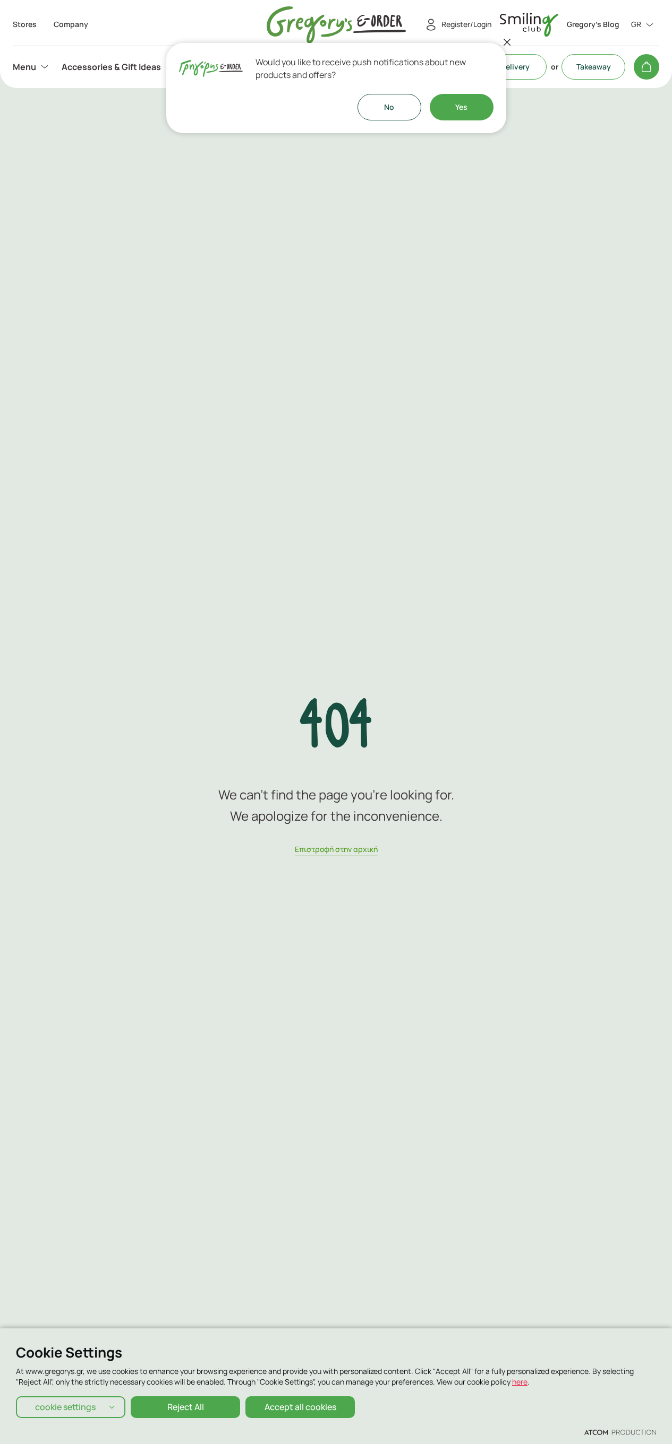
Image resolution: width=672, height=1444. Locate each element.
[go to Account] (529, 25)
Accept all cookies (300, 1407)
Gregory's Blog (593, 24)
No (389, 107)
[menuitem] (31, 67)
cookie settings (65, 1407)
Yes (461, 107)
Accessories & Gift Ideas (111, 67)
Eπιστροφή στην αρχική (336, 849)
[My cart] (646, 67)
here (520, 1382)
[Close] (507, 42)
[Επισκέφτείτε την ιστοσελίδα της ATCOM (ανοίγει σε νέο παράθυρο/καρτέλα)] (620, 1432)
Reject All (185, 1407)
